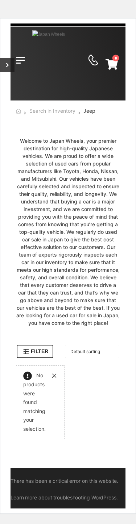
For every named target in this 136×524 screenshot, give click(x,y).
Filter (39, 351)
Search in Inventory (52, 111)
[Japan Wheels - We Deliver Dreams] (60, 60)
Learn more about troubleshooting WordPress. (64, 497)
